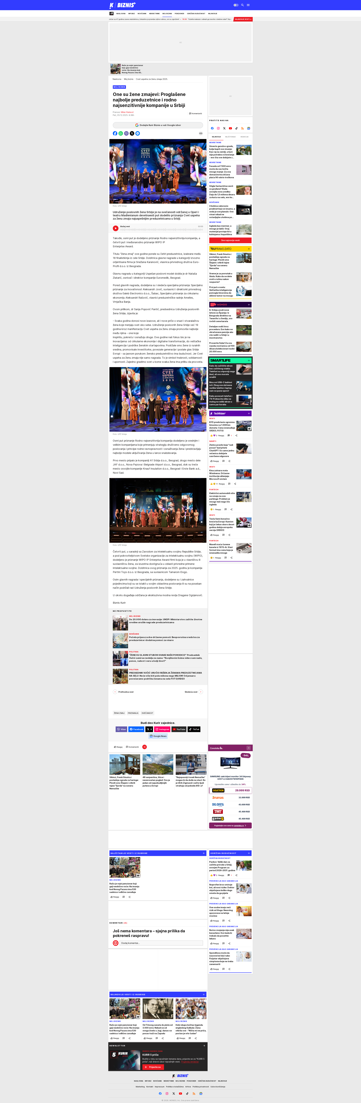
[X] (224, 128)
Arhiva (188, 1086)
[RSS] (242, 128)
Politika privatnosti (201, 1086)
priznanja (133, 713)
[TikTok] (236, 128)
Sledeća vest (191, 692)
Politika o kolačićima (175, 1086)
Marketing (140, 1086)
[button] (195, 113)
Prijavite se (155, 1067)
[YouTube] (230, 128)
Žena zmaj (119, 713)
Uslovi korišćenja (218, 1086)
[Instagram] (218, 128)
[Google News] (249, 128)
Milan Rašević (127, 112)
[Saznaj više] (204, 1045)
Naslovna (117, 79)
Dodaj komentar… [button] (130, 943)
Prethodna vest (126, 692)
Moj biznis (128, 79)
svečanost (147, 713)
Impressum (159, 1086)
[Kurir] (122, 5)
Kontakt (149, 1086)
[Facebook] (212, 128)
